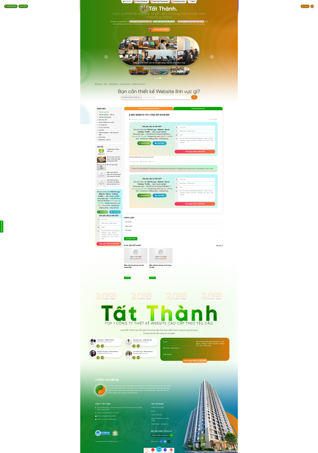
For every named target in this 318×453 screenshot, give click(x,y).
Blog (105, 84)
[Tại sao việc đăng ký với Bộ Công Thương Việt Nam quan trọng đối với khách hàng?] (102, 433)
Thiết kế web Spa (156, 415)
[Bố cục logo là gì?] (101, 167)
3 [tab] (160, 78)
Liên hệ (146, 452)
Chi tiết (127, 277)
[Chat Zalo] (102, 346)
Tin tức (100, 147)
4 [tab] (162, 78)
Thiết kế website (113, 84)
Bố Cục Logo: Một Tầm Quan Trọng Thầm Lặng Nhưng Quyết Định (113, 159)
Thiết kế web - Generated (159, 424)
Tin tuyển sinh (103, 125)
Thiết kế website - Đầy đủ (106, 115)
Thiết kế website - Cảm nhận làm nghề (108, 133)
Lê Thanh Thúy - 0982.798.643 (143, 351)
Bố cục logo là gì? (112, 165)
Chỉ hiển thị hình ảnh (198, 108)
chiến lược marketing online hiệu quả (191, 21)
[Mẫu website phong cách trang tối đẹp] (161, 255)
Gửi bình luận (130, 238)
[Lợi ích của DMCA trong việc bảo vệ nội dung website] (115, 433)
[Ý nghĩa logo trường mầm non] (101, 152)
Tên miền (101, 130)
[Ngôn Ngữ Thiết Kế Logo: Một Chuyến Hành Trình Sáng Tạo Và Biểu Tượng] (101, 175)
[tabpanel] (159, 56)
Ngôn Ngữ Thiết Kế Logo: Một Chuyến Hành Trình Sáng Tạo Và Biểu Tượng (114, 175)
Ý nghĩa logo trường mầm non (113, 150)
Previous (106, 57)
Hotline (153, 452)
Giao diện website (125, 84)
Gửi (171, 435)
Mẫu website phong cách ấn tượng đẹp (134, 266)
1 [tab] (156, 78)
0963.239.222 (11, 6)
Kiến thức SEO (103, 120)
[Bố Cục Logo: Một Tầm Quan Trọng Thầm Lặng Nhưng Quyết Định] (101, 160)
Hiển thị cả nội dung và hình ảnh (148, 108)
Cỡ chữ (211, 119)
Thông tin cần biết (157, 407)
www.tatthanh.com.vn (110, 419)
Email (165, 452)
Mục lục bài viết (1, 226)
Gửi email (144, 161)
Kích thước (102, 137)
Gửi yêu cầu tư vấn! (160, 29)
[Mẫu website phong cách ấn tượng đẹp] (135, 255)
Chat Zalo (23, 6)
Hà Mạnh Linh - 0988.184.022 (142, 340)
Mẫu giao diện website (138, 84)
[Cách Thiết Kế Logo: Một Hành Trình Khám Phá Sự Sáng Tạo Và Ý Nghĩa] (101, 183)
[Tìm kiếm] (194, 97)
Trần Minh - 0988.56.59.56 (105, 340)
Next (212, 57)
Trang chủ (99, 84)
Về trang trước (134, 161)
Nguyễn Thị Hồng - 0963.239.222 (107, 351)
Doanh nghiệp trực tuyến (106, 122)
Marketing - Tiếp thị (104, 140)
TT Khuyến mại (171, 452)
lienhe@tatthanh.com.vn (104, 342)
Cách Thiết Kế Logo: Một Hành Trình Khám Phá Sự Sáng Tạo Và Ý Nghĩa (113, 183)
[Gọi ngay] (98, 346)
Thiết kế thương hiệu (105, 117)
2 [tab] (158, 78)
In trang (152, 161)
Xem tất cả (219, 245)
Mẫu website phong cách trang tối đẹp (160, 266)
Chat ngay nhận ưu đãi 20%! (109, 244)
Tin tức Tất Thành (104, 127)
